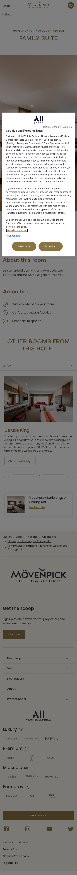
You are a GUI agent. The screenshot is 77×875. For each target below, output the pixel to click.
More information (17, 230)
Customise (24, 246)
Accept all (50, 246)
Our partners (13, 235)
